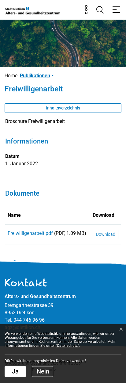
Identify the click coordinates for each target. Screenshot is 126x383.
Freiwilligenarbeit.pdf (30, 233)
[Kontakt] (86, 9)
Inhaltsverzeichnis (63, 107)
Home (11, 76)
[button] (37, 76)
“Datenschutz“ (67, 345)
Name (14, 215)
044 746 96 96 (29, 320)
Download (103, 215)
